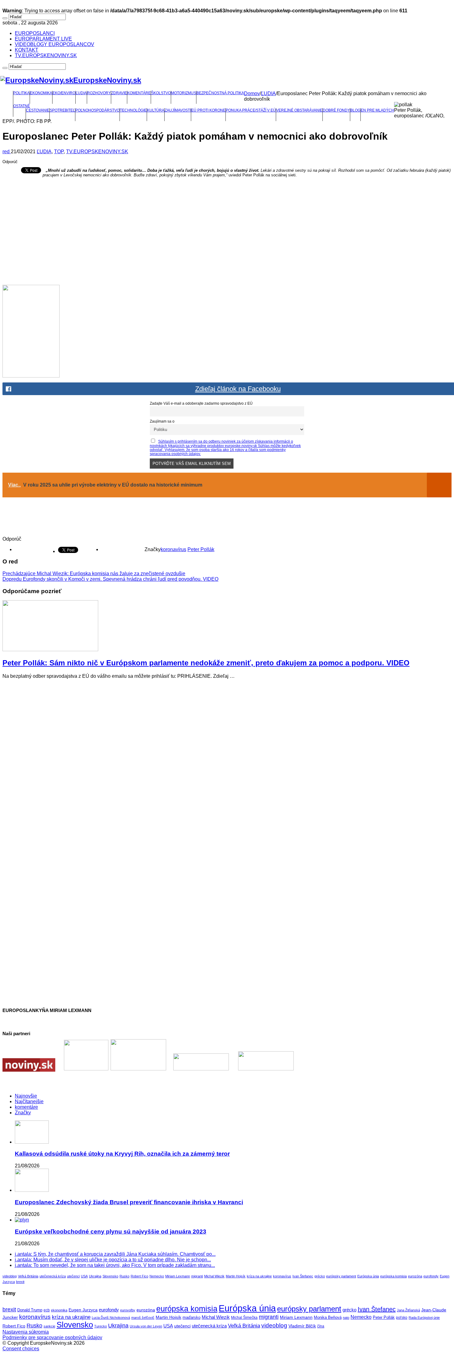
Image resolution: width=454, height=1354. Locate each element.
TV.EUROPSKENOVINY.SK (46, 55)
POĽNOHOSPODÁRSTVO (97, 110)
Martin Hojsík (236, 1276)
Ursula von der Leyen (146, 1326)
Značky (23, 1112)
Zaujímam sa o (162, 421)
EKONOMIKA (41, 93)
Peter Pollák (200, 549)
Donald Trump (29, 1310)
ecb (47, 1310)
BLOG (355, 110)
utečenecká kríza (53, 1276)
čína (320, 1326)
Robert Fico (139, 1276)
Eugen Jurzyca (83, 1309)
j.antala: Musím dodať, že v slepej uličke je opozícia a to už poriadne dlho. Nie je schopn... (113, 1259)
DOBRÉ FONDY (336, 110)
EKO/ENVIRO (64, 93)
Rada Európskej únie (424, 1317)
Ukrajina (95, 1276)
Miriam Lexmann (177, 1276)
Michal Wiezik (214, 1276)
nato (346, 1317)
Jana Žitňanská (408, 1310)
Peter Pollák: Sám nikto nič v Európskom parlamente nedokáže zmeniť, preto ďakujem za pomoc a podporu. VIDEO (206, 663)
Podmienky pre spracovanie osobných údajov (52, 1337)
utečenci (73, 1276)
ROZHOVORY (99, 93)
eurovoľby (127, 1310)
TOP (59, 151)
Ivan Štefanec (302, 1276)
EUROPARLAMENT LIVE (43, 38)
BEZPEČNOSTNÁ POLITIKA (220, 93)
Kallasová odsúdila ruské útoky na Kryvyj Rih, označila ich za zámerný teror (122, 1153)
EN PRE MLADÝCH (377, 110)
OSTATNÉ (21, 106)
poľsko (401, 1317)
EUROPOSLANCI (35, 33)
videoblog (9, 1276)
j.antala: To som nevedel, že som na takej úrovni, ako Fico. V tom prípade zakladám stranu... (115, 1265)
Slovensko (110, 1276)
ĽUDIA (81, 93)
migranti (197, 1276)
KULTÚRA (155, 110)
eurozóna (415, 1276)
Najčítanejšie (29, 1101)
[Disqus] (227, 761)
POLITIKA (21, 93)
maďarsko (191, 1317)
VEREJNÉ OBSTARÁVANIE (299, 110)
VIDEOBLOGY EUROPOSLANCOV (54, 44)
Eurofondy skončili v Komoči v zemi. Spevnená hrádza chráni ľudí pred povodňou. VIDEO (110, 579)
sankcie (49, 1326)
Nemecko (156, 1276)
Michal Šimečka (244, 1317)
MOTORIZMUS (183, 93)
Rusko (124, 1276)
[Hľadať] (4, 18)
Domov (252, 93)
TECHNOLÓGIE (133, 110)
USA (84, 1276)
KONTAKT (26, 50)
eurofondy (431, 1276)
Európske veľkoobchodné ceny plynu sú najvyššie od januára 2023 (110, 1231)
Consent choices (20, 1348)
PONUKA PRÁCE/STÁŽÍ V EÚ (251, 110)
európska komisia (393, 1276)
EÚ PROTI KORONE (208, 110)
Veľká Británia (28, 1276)
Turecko (100, 1326)
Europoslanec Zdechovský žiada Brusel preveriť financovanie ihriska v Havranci (129, 1202)
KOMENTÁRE (139, 93)
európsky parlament (341, 1276)
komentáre (26, 1107)
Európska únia (368, 1276)
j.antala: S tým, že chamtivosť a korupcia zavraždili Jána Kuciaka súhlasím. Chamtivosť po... (115, 1254)
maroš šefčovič (142, 1317)
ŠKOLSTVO (161, 93)
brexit (20, 1282)
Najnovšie (26, 1096)
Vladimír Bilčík (302, 1325)
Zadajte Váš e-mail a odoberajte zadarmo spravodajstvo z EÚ (201, 403)
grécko (319, 1276)
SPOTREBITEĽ (62, 110)
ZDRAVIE (119, 93)
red (6, 151)
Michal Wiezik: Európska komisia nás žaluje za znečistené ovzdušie (93, 573)
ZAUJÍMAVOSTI (178, 110)
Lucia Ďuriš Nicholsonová (111, 1317)
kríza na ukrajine (259, 1276)
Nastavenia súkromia (25, 1332)
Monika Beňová (328, 1317)
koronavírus (173, 549)
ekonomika (59, 1310)
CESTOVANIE (37, 110)
